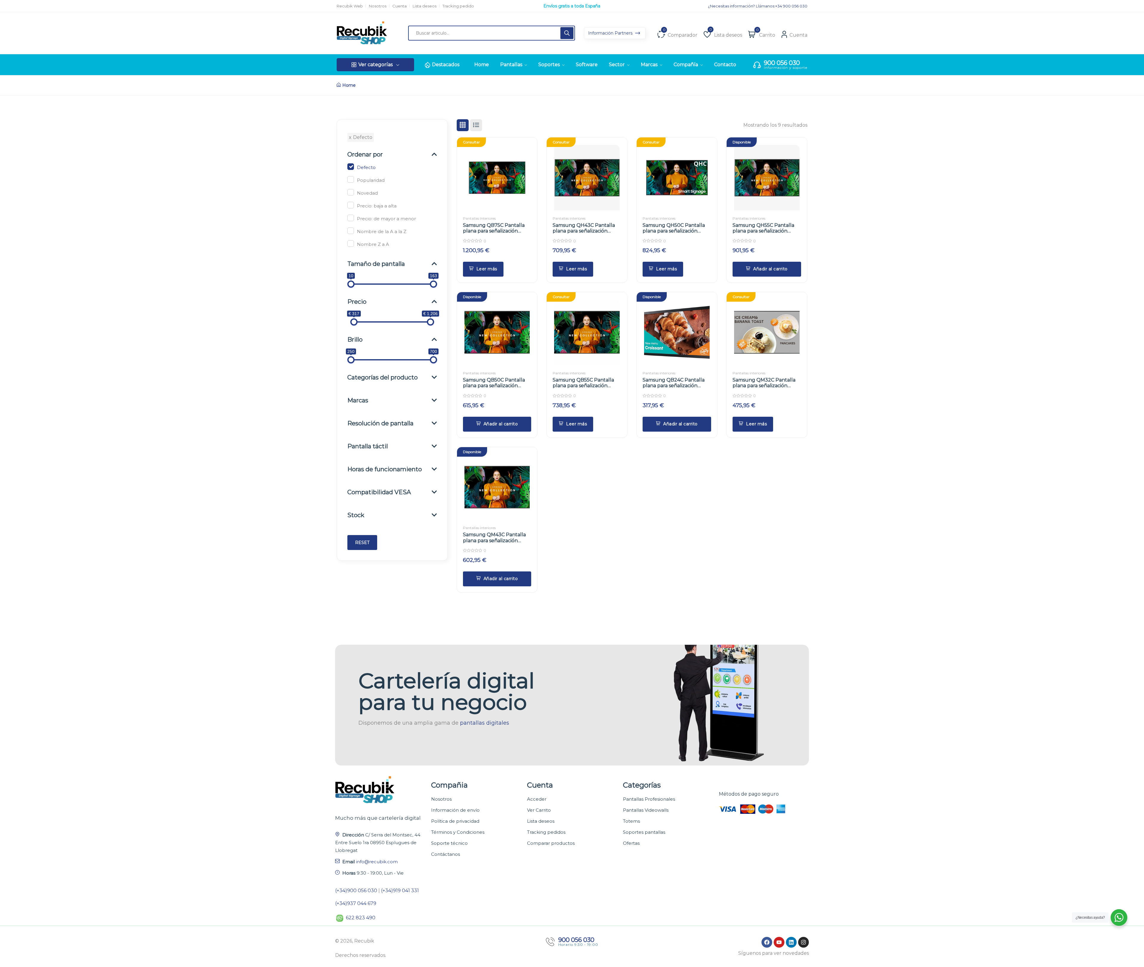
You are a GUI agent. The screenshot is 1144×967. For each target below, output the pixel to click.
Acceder (536, 799)
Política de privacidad (455, 821)
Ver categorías (375, 64)
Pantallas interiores (479, 218)
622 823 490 (360, 917)
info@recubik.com (377, 861)
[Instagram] (803, 942)
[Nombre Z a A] (350, 243)
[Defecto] (350, 166)
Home (349, 85)
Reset (362, 542)
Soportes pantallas (644, 832)
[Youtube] (779, 942)
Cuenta (399, 6)
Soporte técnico (449, 843)
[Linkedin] (791, 942)
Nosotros (377, 6)
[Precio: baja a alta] (350, 205)
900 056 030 (782, 63)
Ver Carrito (539, 810)
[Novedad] (350, 192)
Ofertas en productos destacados (572, 6)
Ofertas (631, 843)
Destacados (445, 64)
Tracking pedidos (546, 832)
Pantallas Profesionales (649, 799)
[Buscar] (566, 33)
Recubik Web (350, 6)
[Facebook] (766, 942)
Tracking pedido (458, 6)
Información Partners (611, 33)
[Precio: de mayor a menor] (350, 218)
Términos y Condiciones (457, 832)
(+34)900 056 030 (356, 890)
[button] (767, 269)
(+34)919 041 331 (400, 890)
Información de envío (455, 810)
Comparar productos (551, 843)
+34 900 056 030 (791, 6)
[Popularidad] (350, 179)
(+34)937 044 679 (355, 903)
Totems (631, 821)
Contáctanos (445, 854)
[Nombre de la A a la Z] (350, 230)
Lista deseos (424, 6)
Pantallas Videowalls (646, 810)
